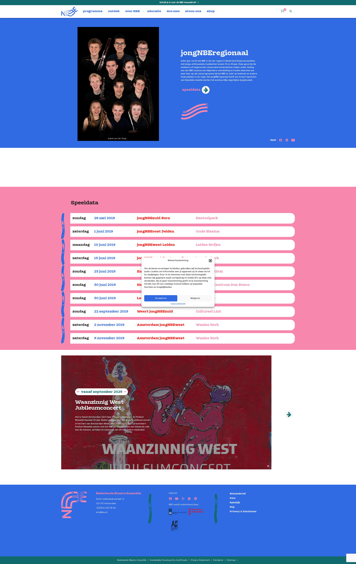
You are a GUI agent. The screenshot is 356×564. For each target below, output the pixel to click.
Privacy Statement (200, 560)
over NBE (132, 11)
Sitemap (231, 560)
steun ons (193, 11)
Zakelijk (235, 503)
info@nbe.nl (101, 512)
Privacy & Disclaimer (243, 512)
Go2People (181, 560)
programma (92, 11)
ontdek (114, 11)
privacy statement (178, 303)
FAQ (232, 507)
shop (211, 11)
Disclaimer (218, 560)
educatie (154, 11)
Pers (232, 498)
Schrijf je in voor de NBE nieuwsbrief (178, 2)
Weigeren (195, 298)
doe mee (173, 11)
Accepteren (161, 298)
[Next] (289, 414)
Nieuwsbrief (238, 494)
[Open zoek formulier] (291, 11)
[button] (210, 260)
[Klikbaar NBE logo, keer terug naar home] (69, 11)
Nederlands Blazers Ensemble (131, 560)
